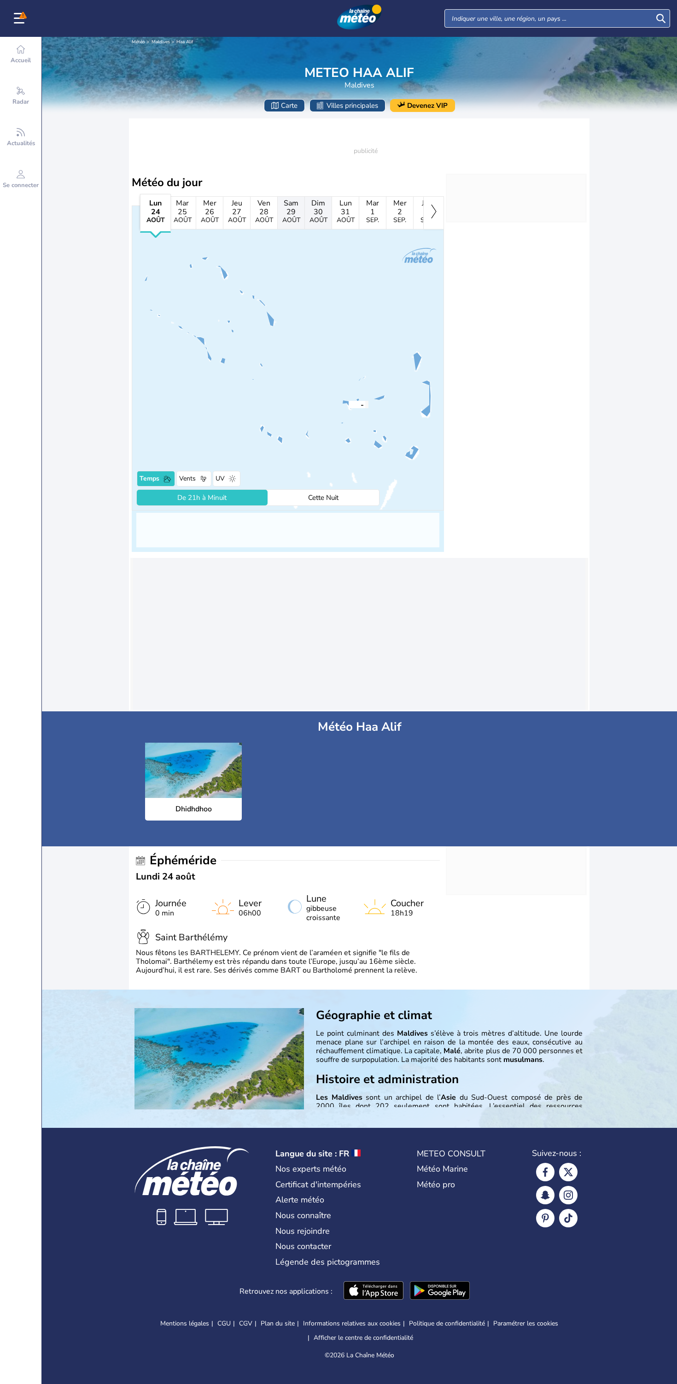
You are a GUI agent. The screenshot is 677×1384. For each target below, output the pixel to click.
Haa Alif (184, 42)
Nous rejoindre (302, 1231)
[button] (348, 404)
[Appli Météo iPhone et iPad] (373, 1291)
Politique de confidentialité (447, 1323)
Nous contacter (303, 1246)
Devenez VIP (427, 105)
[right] (433, 212)
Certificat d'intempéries (318, 1184)
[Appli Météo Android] (440, 1291)
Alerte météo (299, 1199)
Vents (187, 478)
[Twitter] (568, 1172)
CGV (245, 1323)
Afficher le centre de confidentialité (363, 1338)
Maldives (161, 42)
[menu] (20, 18)
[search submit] (661, 18)
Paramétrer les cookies (525, 1323)
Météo (138, 42)
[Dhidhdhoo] (348, 404)
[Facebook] (545, 1172)
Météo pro (436, 1184)
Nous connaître (303, 1215)
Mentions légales (184, 1323)
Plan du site (278, 1323)
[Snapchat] (545, 1195)
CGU (224, 1323)
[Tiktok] (568, 1218)
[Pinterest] (545, 1218)
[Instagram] (568, 1195)
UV (220, 478)
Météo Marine (442, 1168)
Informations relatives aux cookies (352, 1323)
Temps (149, 478)
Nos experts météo (310, 1168)
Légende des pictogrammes (327, 1261)
